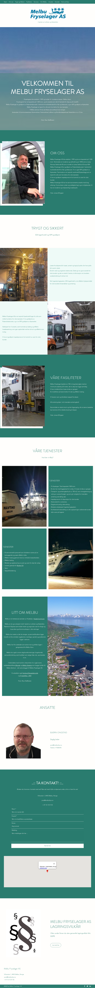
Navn (13, 809)
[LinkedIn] (90, 986)
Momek (17, 665)
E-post (14, 816)
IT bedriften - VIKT (25, 676)
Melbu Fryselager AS (12, 968)
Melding (14, 830)
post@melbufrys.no (56, 745)
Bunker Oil (20, 565)
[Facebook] (85, 986)
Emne (13, 823)
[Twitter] (87, 986)
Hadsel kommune (39, 619)
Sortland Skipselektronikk (30, 673)
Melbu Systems (27, 665)
